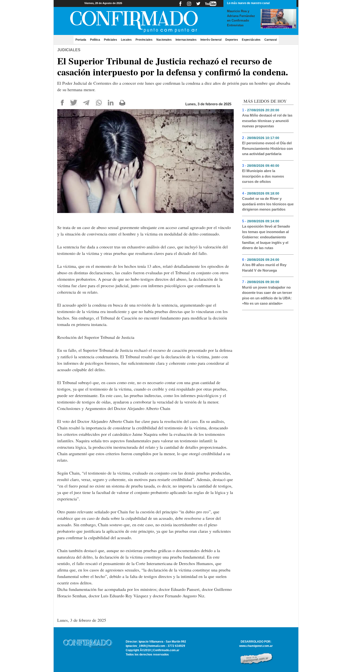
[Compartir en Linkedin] (110, 102)
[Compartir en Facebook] (62, 102)
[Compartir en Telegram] (86, 102)
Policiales (110, 39)
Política (95, 39)
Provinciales (144, 39)
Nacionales (164, 39)
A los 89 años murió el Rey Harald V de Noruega (264, 267)
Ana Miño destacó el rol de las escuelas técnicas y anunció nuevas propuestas (267, 120)
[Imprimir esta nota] (122, 102)
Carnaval (270, 39)
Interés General (210, 39)
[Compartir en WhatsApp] (98, 102)
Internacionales (186, 39)
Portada (81, 39)
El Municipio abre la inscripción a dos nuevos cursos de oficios (263, 176)
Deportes (231, 39)
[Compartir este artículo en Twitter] (73, 102)
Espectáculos (251, 39)
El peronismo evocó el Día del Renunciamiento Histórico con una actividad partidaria (267, 148)
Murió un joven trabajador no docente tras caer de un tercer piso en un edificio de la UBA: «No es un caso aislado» (267, 295)
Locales (126, 39)
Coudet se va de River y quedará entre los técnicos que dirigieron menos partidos (268, 203)
